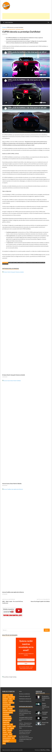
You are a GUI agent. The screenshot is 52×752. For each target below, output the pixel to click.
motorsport (5, 710)
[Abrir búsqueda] (48, 22)
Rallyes (4, 730)
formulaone (5, 702)
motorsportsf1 (6, 714)
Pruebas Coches (6, 724)
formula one (11, 702)
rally (8, 728)
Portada (4, 27)
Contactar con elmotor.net (25, 701)
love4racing (9, 708)
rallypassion (5, 734)
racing (4, 726)
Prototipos (5, 263)
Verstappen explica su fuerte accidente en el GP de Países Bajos (25, 719)
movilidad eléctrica (7, 716)
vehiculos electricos (7, 738)
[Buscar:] (26, 630)
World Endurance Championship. (6, 741)
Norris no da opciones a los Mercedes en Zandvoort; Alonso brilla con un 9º (25, 732)
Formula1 (10, 700)
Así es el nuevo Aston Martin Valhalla (11, 483)
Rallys (10, 734)
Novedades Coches (20, 29)
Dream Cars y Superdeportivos (8, 29)
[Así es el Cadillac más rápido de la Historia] (26, 539)
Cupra (16, 262)
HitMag (47, 750)
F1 (13, 698)
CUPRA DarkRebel (23, 262)
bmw (11, 694)
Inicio (20, 691)
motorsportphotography (7, 712)
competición (5, 698)
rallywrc (4, 736)
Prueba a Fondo (6, 722)
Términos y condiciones (24, 693)
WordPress (43, 750)
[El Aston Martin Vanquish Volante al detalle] (26, 322)
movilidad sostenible (7, 718)
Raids (14, 726)
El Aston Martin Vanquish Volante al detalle (13, 375)
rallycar (11, 728)
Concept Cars (12, 262)
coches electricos (11, 696)
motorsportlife (12, 710)
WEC (13, 738)
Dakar (10, 698)
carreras (4, 696)
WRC (4, 743)
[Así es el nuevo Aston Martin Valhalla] (26, 431)
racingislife (9, 726)
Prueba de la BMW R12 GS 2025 (45, 698)
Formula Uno (5, 706)
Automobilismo (6, 694)
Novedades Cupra (41, 262)
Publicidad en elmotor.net (25, 698)
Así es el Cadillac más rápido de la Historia (13, 592)
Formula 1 (5, 700)
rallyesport (9, 730)
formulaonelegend (6, 704)
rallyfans (4, 732)
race (11, 724)
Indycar (4, 708)
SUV (14, 736)
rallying (9, 732)
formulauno (11, 706)
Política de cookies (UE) (24, 696)
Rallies (4, 728)
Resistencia (10, 736)
